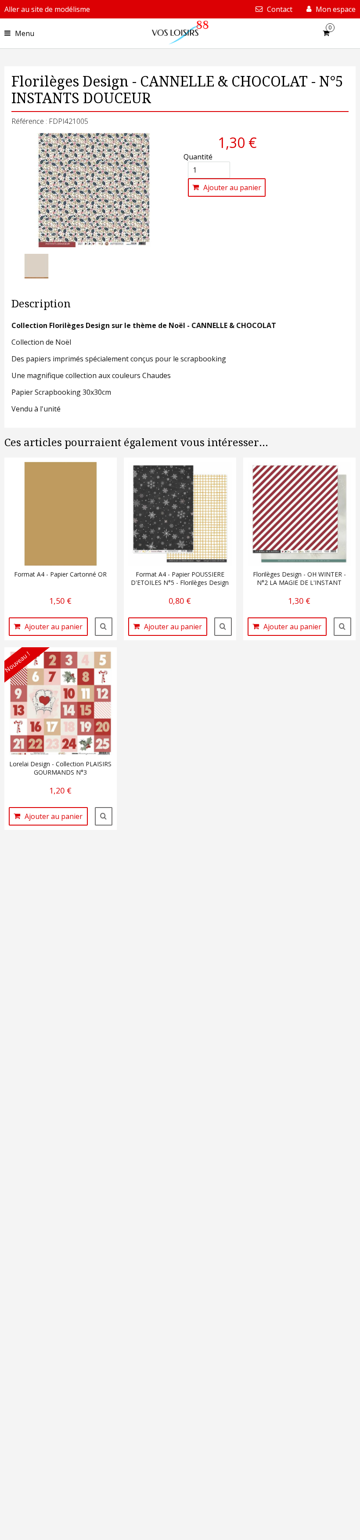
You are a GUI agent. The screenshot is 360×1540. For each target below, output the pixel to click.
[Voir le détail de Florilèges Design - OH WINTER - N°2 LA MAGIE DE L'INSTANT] (342, 626)
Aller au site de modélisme (47, 9)
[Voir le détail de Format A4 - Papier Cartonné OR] (103, 626)
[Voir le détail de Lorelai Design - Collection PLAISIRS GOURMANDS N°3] (103, 816)
